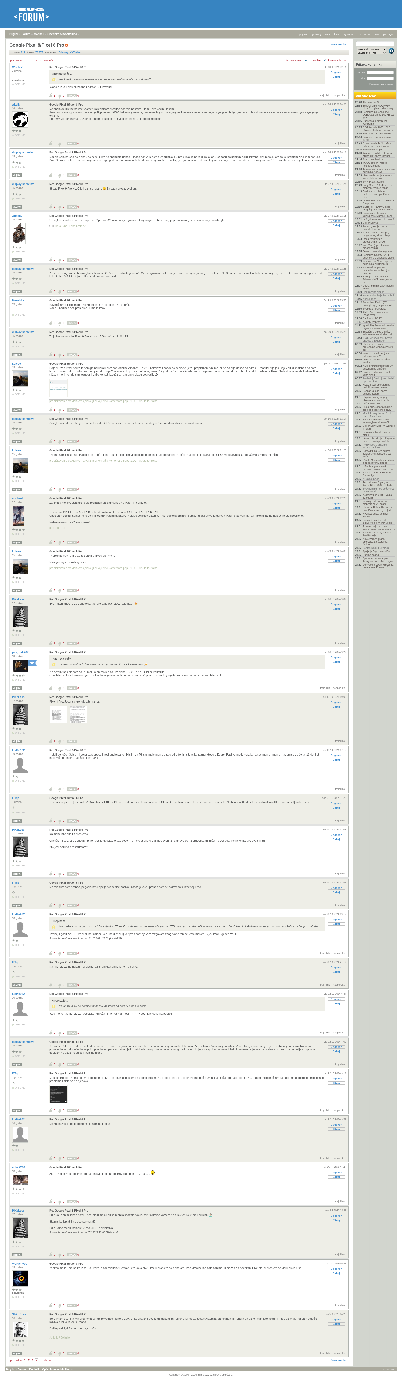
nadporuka (339, 95)
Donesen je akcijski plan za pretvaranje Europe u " (378, 566)
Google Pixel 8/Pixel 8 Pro (66, 104)
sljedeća (48, 60)
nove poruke (364, 34)
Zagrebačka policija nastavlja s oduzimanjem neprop (376, 270)
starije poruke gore (337, 60)
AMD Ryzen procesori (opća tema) (375, 313)
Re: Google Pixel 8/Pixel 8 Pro (68, 67)
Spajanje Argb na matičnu (377, 551)
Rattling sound (371, 554)
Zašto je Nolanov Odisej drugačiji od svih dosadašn (378, 208)
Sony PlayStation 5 (373, 181)
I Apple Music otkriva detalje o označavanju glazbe (378, 461)
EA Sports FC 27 (372, 318)
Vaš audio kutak (372, 403)
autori (377, 34)
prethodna (16, 60)
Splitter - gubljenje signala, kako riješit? (377, 373)
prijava (303, 34)
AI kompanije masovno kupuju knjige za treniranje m (379, 527)
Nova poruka (338, 44)
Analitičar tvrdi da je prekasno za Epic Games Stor (377, 194)
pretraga (388, 34)
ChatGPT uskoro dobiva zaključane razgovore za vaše (377, 454)
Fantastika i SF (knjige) (376, 547)
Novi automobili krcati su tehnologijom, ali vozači (376, 421)
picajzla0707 (20, 652)
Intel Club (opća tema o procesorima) (376, 246)
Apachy (17, 215)
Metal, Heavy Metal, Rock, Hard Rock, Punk (377, 414)
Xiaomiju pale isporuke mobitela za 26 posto (375, 502)
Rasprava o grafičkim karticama (375, 122)
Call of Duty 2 (370, 222)
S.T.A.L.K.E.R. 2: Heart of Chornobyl (377, 474)
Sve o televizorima (373, 159)
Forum (26, 34)
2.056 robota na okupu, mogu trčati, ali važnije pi (376, 234)
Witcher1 (18, 67)
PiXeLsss (18, 599)
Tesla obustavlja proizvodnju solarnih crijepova (379, 170)
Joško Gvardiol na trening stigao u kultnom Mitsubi (377, 154)
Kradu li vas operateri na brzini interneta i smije (376, 386)
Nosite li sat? (370, 298)
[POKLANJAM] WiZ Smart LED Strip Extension (377, 339)
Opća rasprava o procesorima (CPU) (374, 240)
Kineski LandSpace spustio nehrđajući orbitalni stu (378, 262)
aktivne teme (332, 34)
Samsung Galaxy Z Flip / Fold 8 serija (377, 534)
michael (17, 498)
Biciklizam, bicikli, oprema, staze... (377, 433)
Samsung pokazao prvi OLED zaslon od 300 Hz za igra (378, 114)
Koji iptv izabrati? (372, 321)
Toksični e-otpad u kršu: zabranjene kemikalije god (377, 333)
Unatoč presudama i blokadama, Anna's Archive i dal (378, 347)
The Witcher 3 (371, 102)
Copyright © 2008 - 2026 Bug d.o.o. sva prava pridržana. (201, 1374)
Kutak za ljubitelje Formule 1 (378, 295)
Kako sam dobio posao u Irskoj (377, 138)
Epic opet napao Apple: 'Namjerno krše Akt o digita (378, 560)
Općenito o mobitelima (62, 34)
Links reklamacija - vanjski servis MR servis (377, 177)
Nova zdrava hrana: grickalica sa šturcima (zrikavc (375, 541)
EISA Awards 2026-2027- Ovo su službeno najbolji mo (378, 128)
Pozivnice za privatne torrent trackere (375, 446)
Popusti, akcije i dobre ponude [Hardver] (375, 227)
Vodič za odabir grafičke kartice (376, 361)
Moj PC (17, 175)
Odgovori (336, 72)
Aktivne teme (366, 96)
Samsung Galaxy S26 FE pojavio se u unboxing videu (378, 256)
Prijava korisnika (369, 64)
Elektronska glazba (373, 291)
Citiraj (336, 76)
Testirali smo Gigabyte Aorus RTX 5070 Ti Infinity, (378, 483)
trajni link (325, 95)
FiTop (16, 798)
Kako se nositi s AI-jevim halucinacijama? (376, 354)
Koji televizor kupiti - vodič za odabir (377, 496)
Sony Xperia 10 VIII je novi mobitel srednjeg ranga (377, 186)
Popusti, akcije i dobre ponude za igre (375, 392)
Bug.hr (13, 34)
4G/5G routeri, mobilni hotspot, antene (375, 164)
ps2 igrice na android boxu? (378, 219)
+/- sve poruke (294, 60)
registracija (316, 34)
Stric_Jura (19, 1314)
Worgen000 (20, 1263)
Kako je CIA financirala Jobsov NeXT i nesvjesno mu (377, 279)
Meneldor (18, 300)
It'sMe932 (19, 750)
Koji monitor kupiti (372, 149)
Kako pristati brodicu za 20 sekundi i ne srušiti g (378, 367)
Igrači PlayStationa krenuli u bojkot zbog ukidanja (378, 327)
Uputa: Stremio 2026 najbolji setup (378, 287)
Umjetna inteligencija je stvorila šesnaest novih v (377, 398)
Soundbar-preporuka (374, 308)
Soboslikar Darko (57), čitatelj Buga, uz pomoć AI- (377, 304)
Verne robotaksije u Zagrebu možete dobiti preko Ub (379, 440)
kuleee (17, 363)
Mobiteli (39, 34)
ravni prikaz (314, 60)
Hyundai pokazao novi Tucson (375, 515)
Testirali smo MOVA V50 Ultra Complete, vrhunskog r (379, 107)
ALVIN (16, 104)
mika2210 (19, 1167)
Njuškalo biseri (371, 478)
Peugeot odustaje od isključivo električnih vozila (377, 521)
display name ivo (23, 152)
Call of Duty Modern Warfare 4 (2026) (379, 427)
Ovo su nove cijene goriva (377, 251)
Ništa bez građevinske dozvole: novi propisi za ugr (378, 467)
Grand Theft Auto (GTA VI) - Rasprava (378, 202)
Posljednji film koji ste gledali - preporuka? (378, 380)
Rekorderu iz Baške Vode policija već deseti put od (377, 144)
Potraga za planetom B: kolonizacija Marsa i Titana (377, 214)
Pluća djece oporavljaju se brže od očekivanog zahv (377, 408)
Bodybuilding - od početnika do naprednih (378, 490)
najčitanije (348, 34)
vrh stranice (389, 1369)
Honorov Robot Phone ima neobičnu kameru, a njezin (377, 509)
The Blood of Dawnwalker (377, 133)
